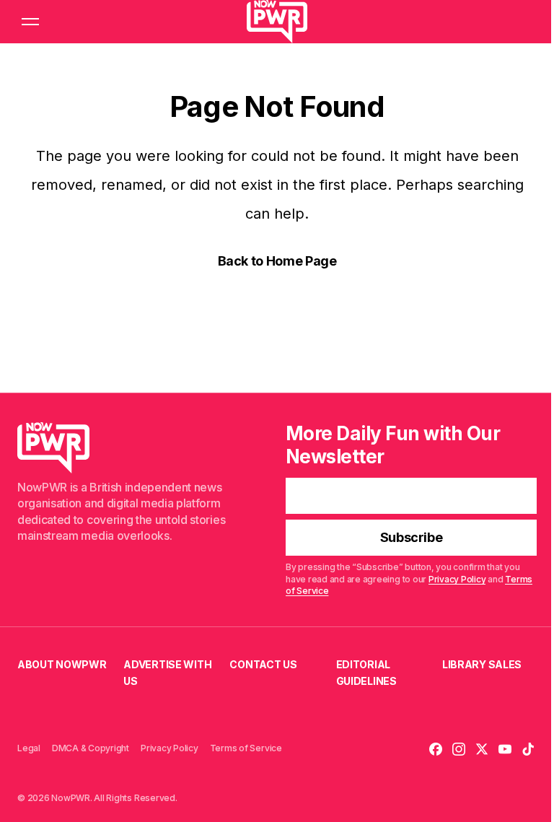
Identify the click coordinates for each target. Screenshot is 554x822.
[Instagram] (458, 749)
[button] (30, 21)
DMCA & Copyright (90, 748)
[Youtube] (504, 749)
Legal (28, 748)
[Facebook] (435, 749)
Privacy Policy (457, 579)
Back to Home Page (277, 260)
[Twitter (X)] (481, 749)
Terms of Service (246, 748)
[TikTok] (528, 749)
